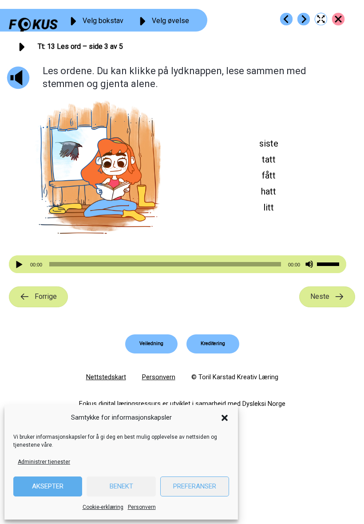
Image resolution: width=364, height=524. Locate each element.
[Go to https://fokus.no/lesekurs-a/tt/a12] (286, 19)
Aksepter (47, 486)
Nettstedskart (106, 377)
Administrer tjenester (44, 462)
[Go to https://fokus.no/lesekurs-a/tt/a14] (303, 19)
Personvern (142, 507)
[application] (177, 264)
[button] (224, 417)
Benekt (121, 486)
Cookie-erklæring (103, 507)
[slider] (329, 263)
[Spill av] (20, 264)
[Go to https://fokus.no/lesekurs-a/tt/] (338, 19)
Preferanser (194, 486)
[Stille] (309, 264)
